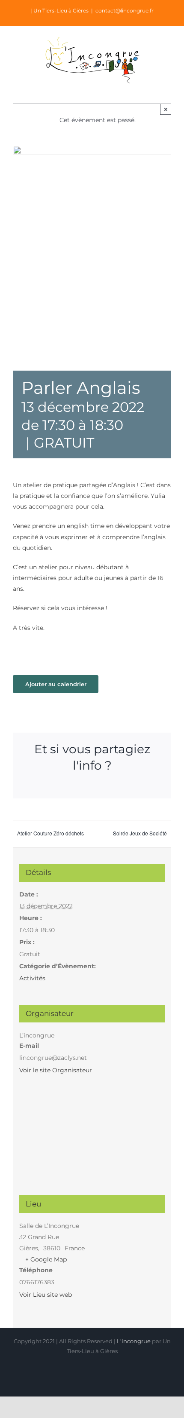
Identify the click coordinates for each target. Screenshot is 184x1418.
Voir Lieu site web (45, 1294)
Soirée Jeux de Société (140, 833)
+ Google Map (46, 1259)
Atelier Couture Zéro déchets (50, 833)
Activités (32, 978)
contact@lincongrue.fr (124, 10)
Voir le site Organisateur (55, 1070)
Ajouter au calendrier (55, 684)
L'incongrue (134, 1341)
